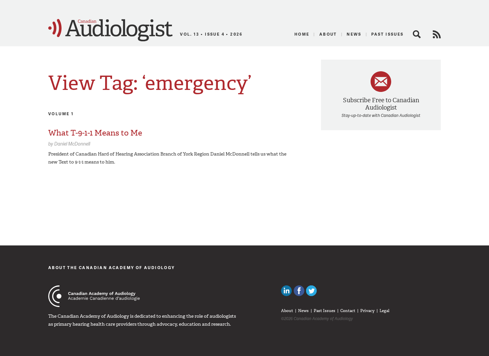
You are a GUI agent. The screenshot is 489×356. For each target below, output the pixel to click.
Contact (347, 310)
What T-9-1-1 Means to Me (95, 133)
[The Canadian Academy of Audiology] (94, 296)
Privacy (367, 310)
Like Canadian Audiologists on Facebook (299, 290)
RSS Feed (437, 34)
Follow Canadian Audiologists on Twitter (311, 290)
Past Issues (387, 34)
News (354, 34)
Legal (385, 310)
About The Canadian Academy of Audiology (111, 267)
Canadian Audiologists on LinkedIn (286, 290)
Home (302, 34)
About (328, 34)
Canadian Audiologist (110, 30)
